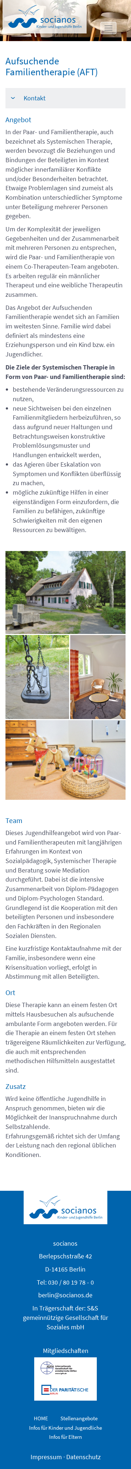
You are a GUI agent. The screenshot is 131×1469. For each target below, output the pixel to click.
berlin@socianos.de (65, 1295)
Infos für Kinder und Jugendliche (65, 1427)
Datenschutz (83, 1457)
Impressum (46, 1457)
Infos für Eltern (65, 1436)
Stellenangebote (79, 1418)
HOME (41, 1418)
